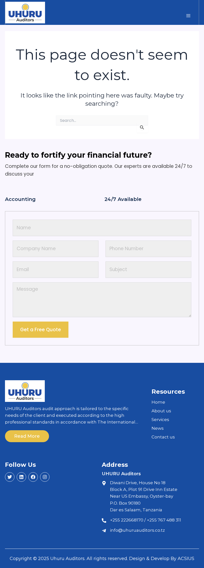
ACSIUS (186, 558)
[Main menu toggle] (188, 15)
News (158, 428)
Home (158, 402)
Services (160, 419)
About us (161, 410)
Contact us (163, 436)
